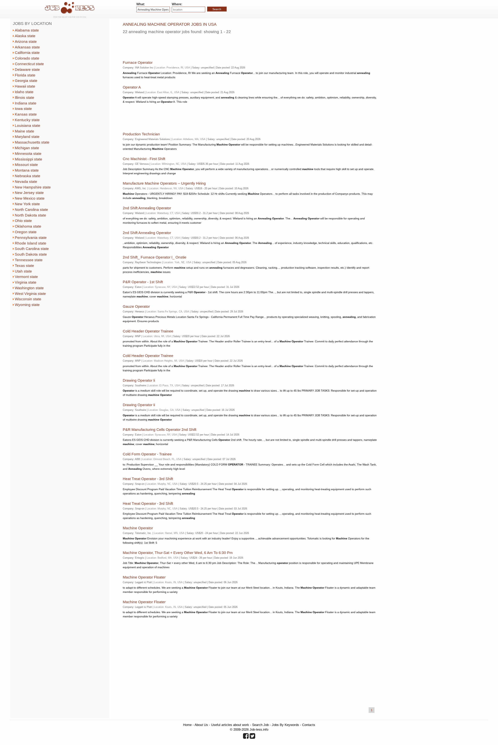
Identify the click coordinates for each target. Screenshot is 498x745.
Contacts (308, 725)
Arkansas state (27, 47)
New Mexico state (30, 198)
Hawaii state (25, 86)
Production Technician (141, 134)
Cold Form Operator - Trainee (147, 454)
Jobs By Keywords (285, 725)
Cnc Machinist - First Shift (144, 159)
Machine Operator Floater (144, 577)
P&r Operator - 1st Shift (143, 282)
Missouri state (26, 165)
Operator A (132, 87)
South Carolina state (32, 249)
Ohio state (23, 221)
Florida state (25, 75)
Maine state (24, 131)
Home (187, 725)
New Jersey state (29, 193)
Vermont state (26, 277)
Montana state (27, 170)
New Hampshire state (33, 187)
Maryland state (27, 137)
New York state (27, 204)
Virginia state (25, 282)
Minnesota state (28, 154)
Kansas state (26, 114)
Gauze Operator (136, 306)
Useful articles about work (230, 725)
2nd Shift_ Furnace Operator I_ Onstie (154, 257)
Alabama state (27, 30)
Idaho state (24, 92)
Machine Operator (138, 528)
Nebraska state (27, 176)
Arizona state (26, 41)
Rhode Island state (30, 243)
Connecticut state (29, 64)
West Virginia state (30, 294)
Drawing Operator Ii (139, 380)
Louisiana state (27, 126)
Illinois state (24, 98)
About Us (201, 725)
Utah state (23, 271)
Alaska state (25, 36)
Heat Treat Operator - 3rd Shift (148, 479)
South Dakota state (31, 254)
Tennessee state (29, 260)
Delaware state (27, 69)
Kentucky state (27, 120)
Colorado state (27, 58)
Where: (177, 4)
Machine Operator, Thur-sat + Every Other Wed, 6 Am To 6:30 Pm (178, 553)
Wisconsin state (28, 299)
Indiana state (25, 103)
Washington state (29, 288)
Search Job (260, 725)
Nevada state (26, 182)
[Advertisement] (193, 45)
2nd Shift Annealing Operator (147, 208)
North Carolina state (31, 210)
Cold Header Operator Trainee (148, 331)
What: (140, 4)
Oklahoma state (28, 226)
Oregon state (26, 232)
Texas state (24, 266)
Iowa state (23, 109)
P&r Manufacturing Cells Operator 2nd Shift (159, 430)
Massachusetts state (32, 142)
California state (27, 53)
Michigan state (27, 148)
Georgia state (26, 81)
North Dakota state (30, 215)
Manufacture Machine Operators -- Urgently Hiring (164, 183)
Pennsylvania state (31, 238)
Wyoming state (27, 305)
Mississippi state (28, 159)
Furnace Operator (138, 62)
